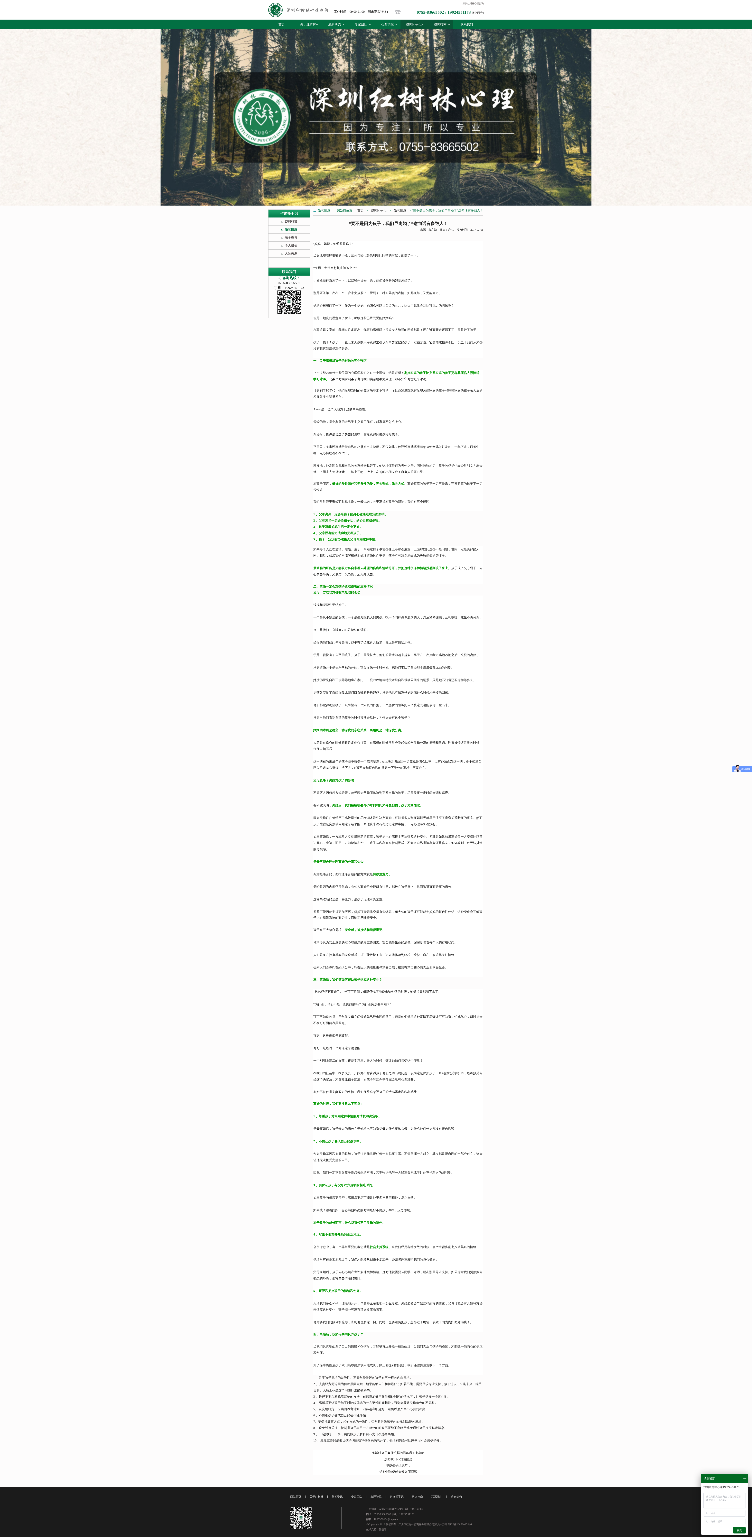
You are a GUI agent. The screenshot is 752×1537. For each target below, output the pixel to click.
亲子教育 (291, 237)
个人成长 (291, 245)
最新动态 (334, 24)
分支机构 (456, 1496)
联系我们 (466, 24)
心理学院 (387, 24)
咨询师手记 (414, 24)
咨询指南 (440, 24)
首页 (281, 24)
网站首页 (295, 1496)
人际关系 (291, 253)
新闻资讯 (337, 1496)
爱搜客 (383, 1529)
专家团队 (361, 24)
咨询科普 (291, 221)
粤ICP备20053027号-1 (459, 1524)
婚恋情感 (291, 229)
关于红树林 (308, 24)
